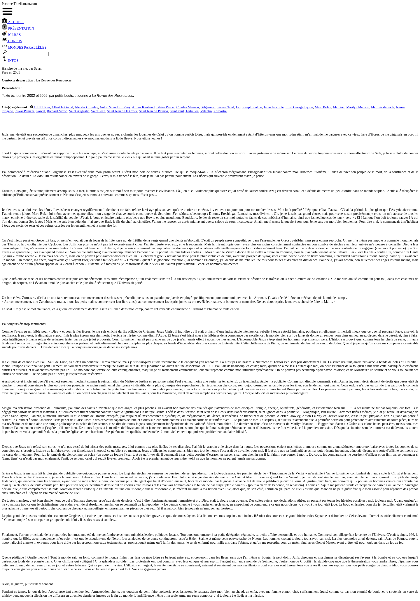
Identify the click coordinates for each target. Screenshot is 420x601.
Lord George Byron (299, 107)
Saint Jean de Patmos (153, 111)
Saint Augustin (79, 111)
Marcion (339, 107)
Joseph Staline (252, 107)
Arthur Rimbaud (143, 107)
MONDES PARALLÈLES (26, 47)
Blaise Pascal (165, 107)
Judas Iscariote (274, 107)
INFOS (12, 60)
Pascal (40, 111)
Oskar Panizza (25, 111)
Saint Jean (98, 111)
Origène (7, 111)
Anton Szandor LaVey (115, 107)
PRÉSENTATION (20, 28)
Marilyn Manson (357, 107)
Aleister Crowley (86, 107)
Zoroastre (220, 111)
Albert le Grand (62, 107)
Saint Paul (177, 111)
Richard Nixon (57, 111)
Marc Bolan (323, 107)
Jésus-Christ (225, 107)
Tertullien (192, 111)
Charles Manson (187, 107)
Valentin (206, 111)
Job (238, 107)
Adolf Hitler (41, 107)
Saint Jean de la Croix (122, 111)
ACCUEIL (15, 22)
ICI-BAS (14, 35)
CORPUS (14, 41)
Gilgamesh (208, 107)
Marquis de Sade (382, 107)
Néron (400, 107)
